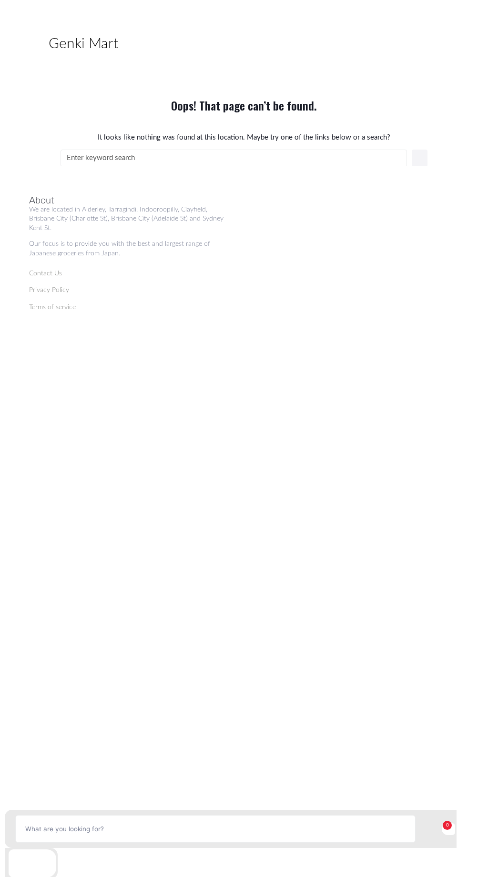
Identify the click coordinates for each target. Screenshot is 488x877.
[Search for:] (234, 158)
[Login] (32, 863)
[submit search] (426, 829)
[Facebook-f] (389, 342)
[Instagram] (420, 342)
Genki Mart (83, 44)
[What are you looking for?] (215, 829)
